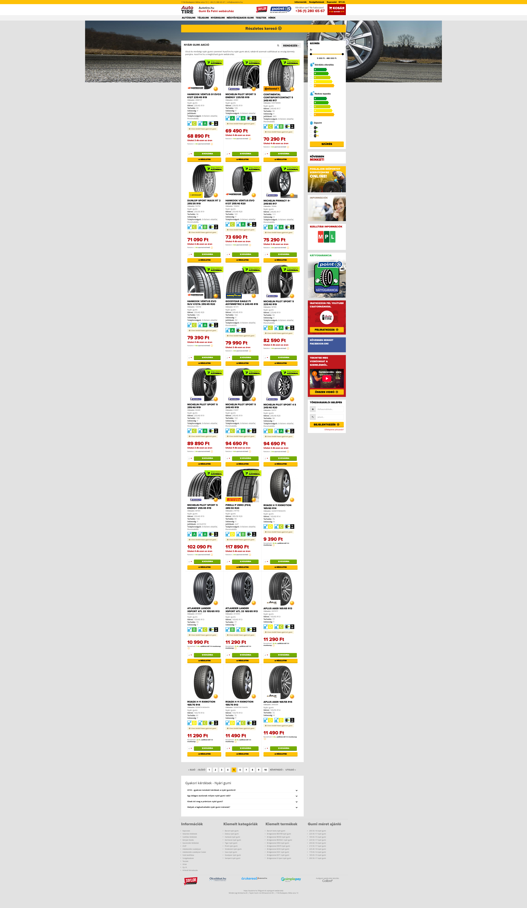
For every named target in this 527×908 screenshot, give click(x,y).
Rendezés (290, 45)
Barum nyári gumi (232, 831)
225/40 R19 (275, 312)
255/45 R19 (199, 516)
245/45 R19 (237, 312)
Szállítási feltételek (190, 837)
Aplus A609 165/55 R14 (278, 702)
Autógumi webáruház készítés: (327, 878)
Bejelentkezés (325, 424)
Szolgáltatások (316, 2)
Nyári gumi (192, 103)
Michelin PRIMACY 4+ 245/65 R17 (277, 202)
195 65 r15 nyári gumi (317, 837)
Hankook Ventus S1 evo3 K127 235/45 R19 (204, 96)
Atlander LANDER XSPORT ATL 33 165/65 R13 (241, 610)
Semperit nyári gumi (232, 858)
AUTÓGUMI (188, 17)
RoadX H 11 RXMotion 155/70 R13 (239, 703)
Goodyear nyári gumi (233, 855)
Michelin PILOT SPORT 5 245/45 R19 (240, 406)
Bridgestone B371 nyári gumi (278, 855)
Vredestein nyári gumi (233, 849)
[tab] (242, 790)
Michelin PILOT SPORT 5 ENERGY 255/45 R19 (202, 507)
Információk (301, 2)
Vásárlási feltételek (190, 834)
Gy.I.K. (185, 867)
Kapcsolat (332, 2)
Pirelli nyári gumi (231, 846)
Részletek (205, 159)
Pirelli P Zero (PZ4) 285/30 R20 (238, 507)
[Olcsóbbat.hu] (218, 882)
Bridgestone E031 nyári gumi (278, 852)
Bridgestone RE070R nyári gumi (279, 834)
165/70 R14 (199, 712)
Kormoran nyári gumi (233, 840)
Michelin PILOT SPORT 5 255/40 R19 (202, 406)
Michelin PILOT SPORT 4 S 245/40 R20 (280, 406)
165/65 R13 (237, 619)
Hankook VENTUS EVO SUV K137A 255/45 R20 (201, 303)
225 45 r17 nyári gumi (317, 834)
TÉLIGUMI (203, 17)
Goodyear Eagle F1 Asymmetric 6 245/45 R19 (241, 303)
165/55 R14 (275, 710)
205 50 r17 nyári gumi (317, 858)
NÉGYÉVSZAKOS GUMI (240, 17)
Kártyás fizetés (188, 840)
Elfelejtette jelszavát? (334, 429)
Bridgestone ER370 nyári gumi (278, 846)
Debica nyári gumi (232, 834)
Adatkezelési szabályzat (192, 849)
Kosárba (208, 153)
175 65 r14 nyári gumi (317, 852)
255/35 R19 (199, 211)
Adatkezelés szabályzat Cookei (194, 852)
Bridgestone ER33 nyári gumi (278, 843)
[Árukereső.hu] (250, 882)
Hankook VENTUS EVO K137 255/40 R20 (239, 202)
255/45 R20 (199, 312)
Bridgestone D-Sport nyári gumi (279, 858)
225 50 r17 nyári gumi (317, 840)
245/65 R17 (275, 211)
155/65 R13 (199, 619)
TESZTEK (261, 17)
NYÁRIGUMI (218, 17)
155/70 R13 (237, 712)
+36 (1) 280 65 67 (310, 11)
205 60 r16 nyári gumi (317, 843)
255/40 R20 (237, 211)
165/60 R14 (275, 516)
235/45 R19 (199, 105)
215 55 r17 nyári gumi (317, 846)
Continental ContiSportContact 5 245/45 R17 (278, 97)
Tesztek (185, 861)
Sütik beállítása (188, 855)
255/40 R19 (199, 415)
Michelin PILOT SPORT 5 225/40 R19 (279, 303)
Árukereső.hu (262, 878)
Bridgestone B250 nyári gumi (278, 849)
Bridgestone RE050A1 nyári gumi (279, 840)
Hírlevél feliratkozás (190, 870)
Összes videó (325, 392)
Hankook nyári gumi (232, 837)
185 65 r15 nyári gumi (317, 855)
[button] (242, 790)
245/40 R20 (275, 415)
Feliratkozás (325, 329)
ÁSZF (184, 846)
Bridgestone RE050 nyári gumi (278, 837)
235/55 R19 (237, 105)
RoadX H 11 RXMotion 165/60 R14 (277, 507)
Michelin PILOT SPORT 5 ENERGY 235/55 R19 (240, 96)
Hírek (185, 864)
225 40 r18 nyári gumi (317, 849)
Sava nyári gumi (231, 852)
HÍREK (272, 17)
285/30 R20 (237, 516)
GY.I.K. (342, 2)
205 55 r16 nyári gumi (317, 831)
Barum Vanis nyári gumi (276, 831)
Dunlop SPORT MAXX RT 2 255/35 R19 (204, 202)
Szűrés (327, 144)
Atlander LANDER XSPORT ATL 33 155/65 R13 (203, 610)
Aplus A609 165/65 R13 (278, 608)
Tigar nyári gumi (231, 843)
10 (265, 769)
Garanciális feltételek (191, 843)
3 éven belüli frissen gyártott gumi (203, 129)
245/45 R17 (275, 108)
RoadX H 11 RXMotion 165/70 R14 (201, 703)
